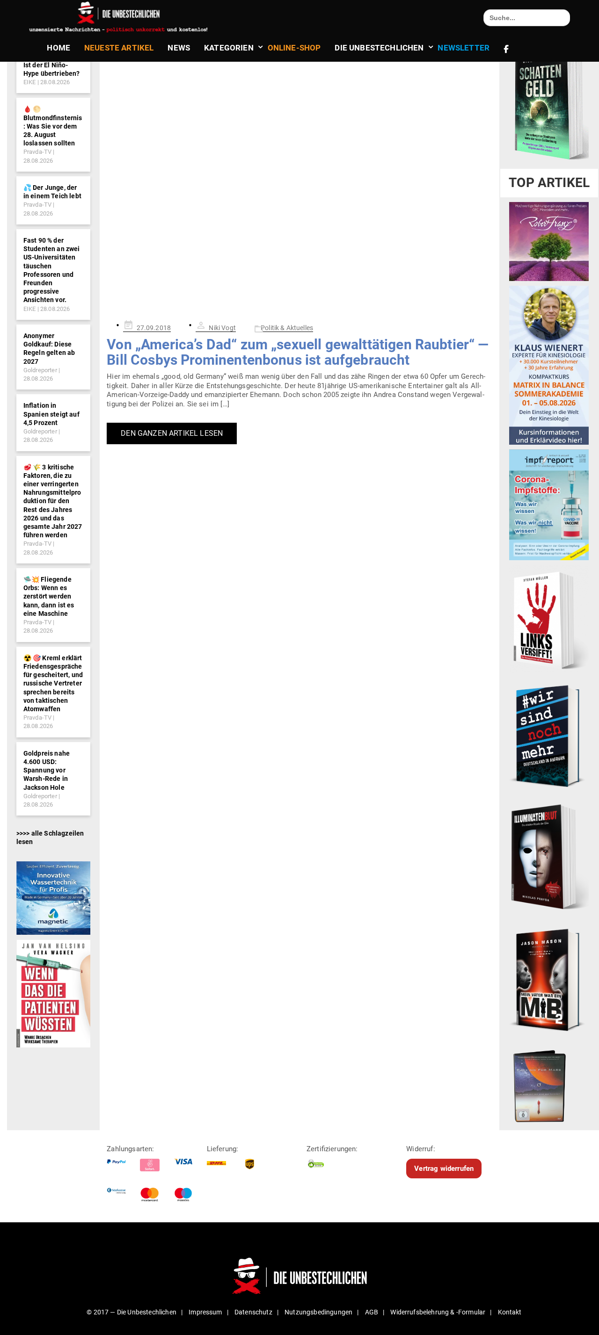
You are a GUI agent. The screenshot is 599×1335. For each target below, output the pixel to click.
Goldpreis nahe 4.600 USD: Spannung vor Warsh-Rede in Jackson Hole (46, 770)
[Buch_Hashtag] (549, 735)
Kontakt (510, 1312)
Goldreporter (40, 370)
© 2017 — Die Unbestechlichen (131, 1312)
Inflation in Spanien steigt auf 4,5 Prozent (51, 414)
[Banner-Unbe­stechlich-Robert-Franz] (549, 241)
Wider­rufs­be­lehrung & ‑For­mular (437, 1312)
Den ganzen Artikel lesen (172, 433)
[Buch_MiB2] (549, 979)
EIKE (29, 82)
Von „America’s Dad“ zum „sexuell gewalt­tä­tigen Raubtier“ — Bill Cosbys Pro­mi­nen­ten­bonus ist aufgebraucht (298, 352)
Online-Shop (294, 47)
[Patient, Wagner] (53, 993)
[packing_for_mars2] (549, 1084)
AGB (371, 1312)
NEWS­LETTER (463, 47)
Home (58, 47)
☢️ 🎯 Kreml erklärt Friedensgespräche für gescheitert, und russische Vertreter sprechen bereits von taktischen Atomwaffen (53, 683)
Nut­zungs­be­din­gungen (318, 1312)
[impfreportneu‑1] (549, 504)
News (179, 47)
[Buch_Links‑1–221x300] (549, 618)
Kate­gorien (229, 47)
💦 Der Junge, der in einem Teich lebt (52, 192)
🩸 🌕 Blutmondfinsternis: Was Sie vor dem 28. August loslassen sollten (52, 126)
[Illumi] (549, 857)
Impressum (205, 1312)
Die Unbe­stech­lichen (379, 47)
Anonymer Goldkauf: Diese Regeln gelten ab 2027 (49, 348)
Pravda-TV (37, 151)
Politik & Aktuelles (287, 328)
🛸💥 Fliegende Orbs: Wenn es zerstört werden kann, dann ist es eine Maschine (48, 596)
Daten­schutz (253, 1312)
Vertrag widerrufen (444, 1168)
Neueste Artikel (118, 47)
